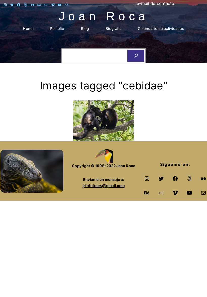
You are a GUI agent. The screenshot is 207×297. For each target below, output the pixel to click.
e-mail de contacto (155, 3)
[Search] (135, 56)
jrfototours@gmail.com (104, 185)
